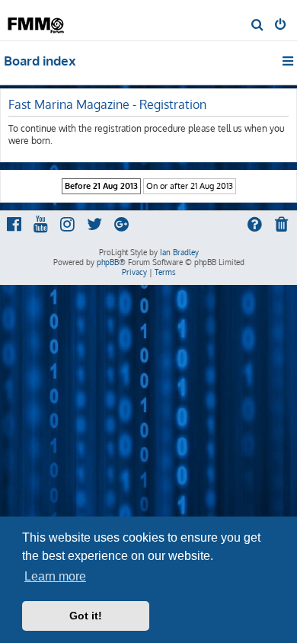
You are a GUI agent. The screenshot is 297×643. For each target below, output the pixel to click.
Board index (40, 61)
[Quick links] (289, 61)
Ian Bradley (179, 252)
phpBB (108, 262)
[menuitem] (258, 26)
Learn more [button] (55, 576)
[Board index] (36, 19)
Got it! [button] (85, 615)
